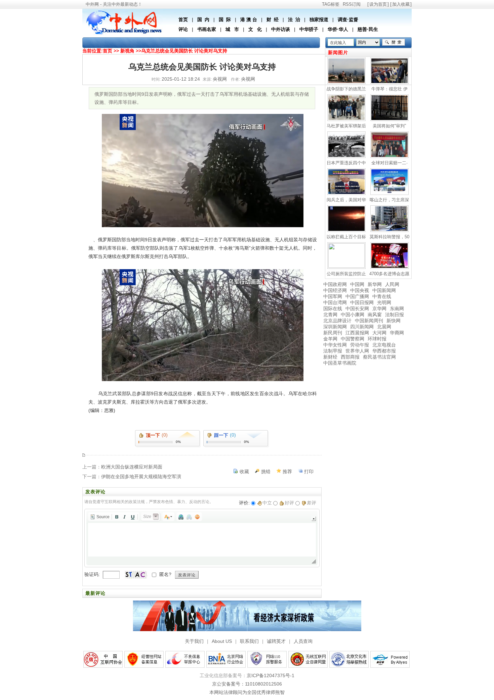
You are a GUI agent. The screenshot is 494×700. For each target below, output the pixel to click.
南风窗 (375, 314)
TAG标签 (330, 4)
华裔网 (397, 332)
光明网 (384, 302)
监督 (353, 19)
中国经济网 (335, 290)
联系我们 (249, 641)
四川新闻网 (362, 326)
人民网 (392, 284)
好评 (289, 502)
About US (222, 641)
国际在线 (332, 308)
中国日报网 (362, 302)
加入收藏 (401, 4)
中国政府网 (335, 284)
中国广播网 (357, 296)
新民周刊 (332, 332)
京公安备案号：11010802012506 (247, 684)
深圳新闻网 (335, 326)
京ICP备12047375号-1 (270, 675)
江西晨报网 (357, 332)
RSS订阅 (352, 4)
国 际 (225, 19)
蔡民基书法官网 (379, 357)
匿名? (165, 574)
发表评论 (187, 575)
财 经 (272, 19)
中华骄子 (308, 29)
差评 (311, 502)
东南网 (397, 308)
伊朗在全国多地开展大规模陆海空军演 (141, 476)
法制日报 (394, 314)
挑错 (266, 471)
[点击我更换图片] (135, 575)
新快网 (393, 320)
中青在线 (381, 296)
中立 (267, 502)
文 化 (255, 29)
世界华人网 (357, 351)
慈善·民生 (368, 29)
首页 (183, 19)
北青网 (330, 314)
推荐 (287, 471)
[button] (100, 517)
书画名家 (206, 29)
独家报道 (319, 19)
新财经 (330, 357)
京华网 (379, 308)
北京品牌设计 (337, 320)
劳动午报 (359, 344)
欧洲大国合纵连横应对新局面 (131, 466)
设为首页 (378, 4)
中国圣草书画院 (339, 363)
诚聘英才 (276, 641)
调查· (343, 19)
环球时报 (377, 338)
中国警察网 (352, 338)
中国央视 (359, 290)
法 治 (294, 19)
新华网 (375, 284)
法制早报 (332, 351)
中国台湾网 (335, 302)
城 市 (232, 29)
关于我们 (194, 641)
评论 (183, 29)
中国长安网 (357, 308)
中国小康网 (352, 314)
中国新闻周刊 (369, 320)
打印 (309, 471)
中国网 (357, 284)
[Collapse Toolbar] (314, 519)
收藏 (244, 471)
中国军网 (332, 296)
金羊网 (330, 338)
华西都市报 (384, 351)
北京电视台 (384, 344)
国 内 (203, 19)
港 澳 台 (248, 19)
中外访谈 (280, 29)
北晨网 (384, 326)
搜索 (393, 42)
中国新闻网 (384, 290)
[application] (202, 538)
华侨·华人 (338, 29)
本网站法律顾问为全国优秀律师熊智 (247, 692)
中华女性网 (335, 344)
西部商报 (350, 357)
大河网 (379, 332)
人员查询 (303, 641)
